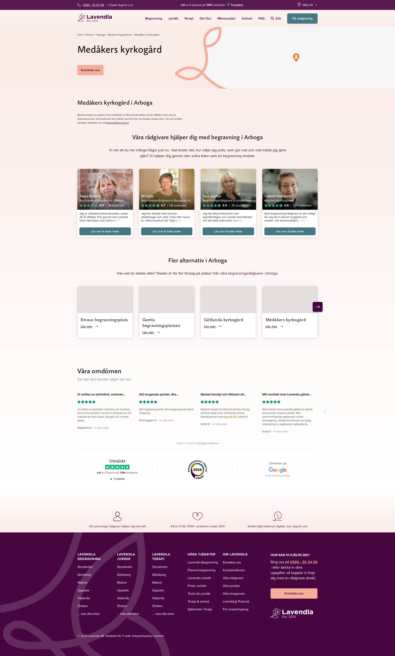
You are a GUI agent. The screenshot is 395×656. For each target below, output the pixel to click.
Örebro (83, 606)
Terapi (188, 18)
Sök (278, 18)
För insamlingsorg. (236, 609)
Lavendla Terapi (161, 556)
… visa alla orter (89, 613)
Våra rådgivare (233, 578)
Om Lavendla (235, 554)
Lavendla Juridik (126, 556)
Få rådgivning (302, 18)
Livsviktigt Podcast (236, 601)
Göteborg (84, 574)
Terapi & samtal (198, 601)
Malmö (82, 582)
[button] (296, 57)
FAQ (261, 18)
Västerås (84, 598)
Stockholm (85, 566)
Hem (80, 34)
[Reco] (198, 469)
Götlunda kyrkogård (223, 319)
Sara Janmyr (212, 196)
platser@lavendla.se (117, 122)
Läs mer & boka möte (105, 231)
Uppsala (83, 590)
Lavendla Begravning (89, 556)
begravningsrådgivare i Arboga (252, 273)
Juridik (173, 18)
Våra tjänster (201, 554)
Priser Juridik (197, 585)
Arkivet (247, 18)
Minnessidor (226, 18)
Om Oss (205, 18)
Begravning (153, 18)
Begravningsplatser (120, 34)
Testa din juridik (199, 593)
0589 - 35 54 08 (93, 5)
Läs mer (87, 326)
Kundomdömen (234, 570)
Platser (90, 34)
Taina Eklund (89, 196)
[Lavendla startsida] (96, 18)
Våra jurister (231, 585)
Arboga (101, 34)
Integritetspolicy (142, 636)
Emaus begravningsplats (104, 319)
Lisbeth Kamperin (278, 196)
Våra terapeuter (234, 593)
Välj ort (308, 5)
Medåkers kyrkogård (286, 319)
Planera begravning (201, 570)
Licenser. (159, 636)
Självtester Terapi (200, 609)
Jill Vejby (147, 196)
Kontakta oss (90, 70)
